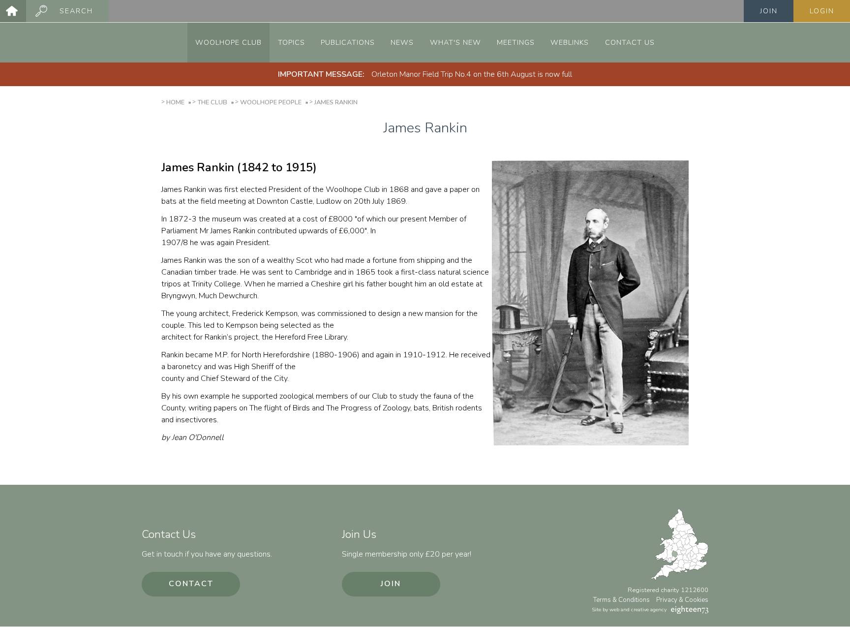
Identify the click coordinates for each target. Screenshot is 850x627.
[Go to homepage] (13, 11)
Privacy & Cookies (682, 600)
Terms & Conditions (621, 600)
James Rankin (336, 102)
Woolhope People (271, 102)
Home (175, 102)
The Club (212, 102)
